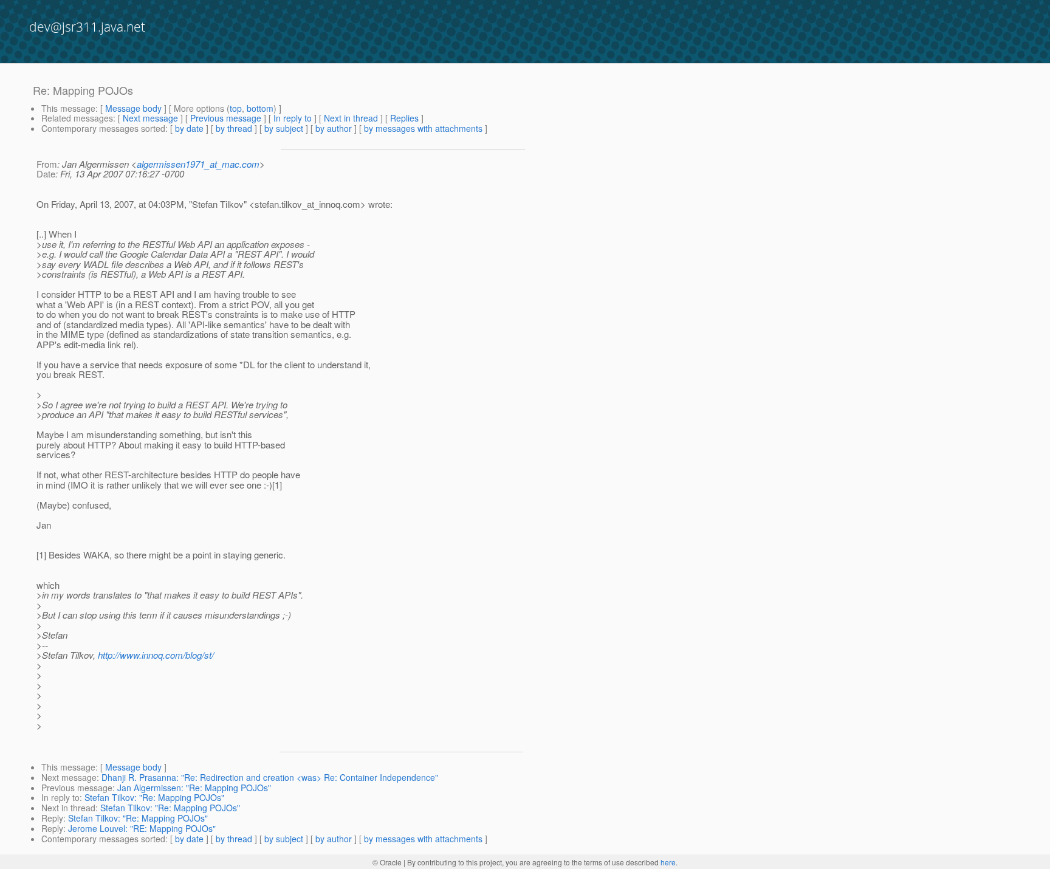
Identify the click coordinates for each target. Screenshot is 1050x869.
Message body (133, 108)
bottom (260, 108)
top (236, 108)
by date (189, 128)
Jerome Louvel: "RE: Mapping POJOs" (142, 828)
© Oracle (387, 862)
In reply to (292, 118)
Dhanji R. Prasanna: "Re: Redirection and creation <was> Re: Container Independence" (269, 777)
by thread (234, 128)
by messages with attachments (423, 128)
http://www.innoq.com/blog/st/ (156, 654)
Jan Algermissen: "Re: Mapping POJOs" (194, 787)
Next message (150, 118)
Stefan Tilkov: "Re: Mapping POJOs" (154, 797)
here (668, 862)
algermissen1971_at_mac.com (198, 163)
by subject (283, 128)
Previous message (225, 118)
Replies (404, 118)
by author (333, 128)
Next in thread (351, 118)
